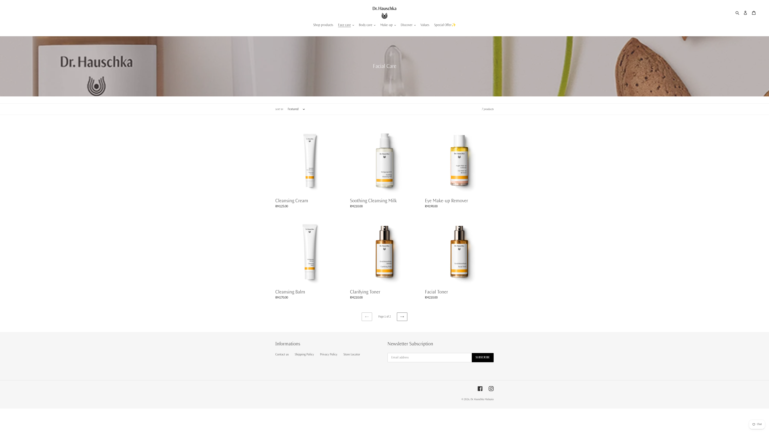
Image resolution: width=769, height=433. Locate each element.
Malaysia (489, 399)
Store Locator (351, 354)
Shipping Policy (304, 354)
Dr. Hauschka (478, 399)
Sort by (279, 109)
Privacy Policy (328, 354)
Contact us (282, 354)
